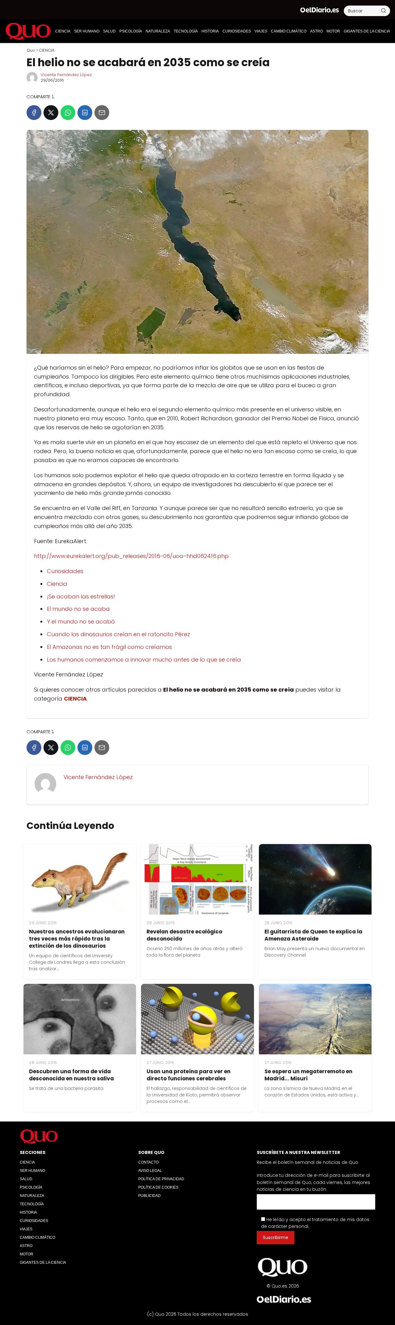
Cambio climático (288, 31)
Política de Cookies (158, 1187)
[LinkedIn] (84, 112)
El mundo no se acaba (78, 609)
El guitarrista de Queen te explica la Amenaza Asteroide (313, 935)
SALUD (109, 31)
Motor (333, 31)
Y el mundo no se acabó (81, 621)
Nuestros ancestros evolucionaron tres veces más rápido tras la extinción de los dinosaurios (77, 939)
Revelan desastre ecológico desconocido (184, 935)
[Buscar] (383, 10)
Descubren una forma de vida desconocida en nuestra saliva (71, 1075)
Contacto (148, 1162)
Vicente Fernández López (66, 75)
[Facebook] (34, 112)
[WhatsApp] (67, 112)
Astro (316, 31)
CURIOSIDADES (236, 31)
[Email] (101, 112)
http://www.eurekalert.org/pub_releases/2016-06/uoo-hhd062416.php (131, 556)
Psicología (130, 31)
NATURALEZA (158, 31)
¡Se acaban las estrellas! (81, 596)
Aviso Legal (150, 1170)
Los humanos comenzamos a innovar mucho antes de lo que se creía (144, 659)
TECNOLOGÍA (186, 31)
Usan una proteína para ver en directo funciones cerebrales (189, 1075)
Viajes (261, 31)
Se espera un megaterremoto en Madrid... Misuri (308, 1075)
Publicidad (149, 1196)
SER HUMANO (86, 31)
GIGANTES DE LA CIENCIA (367, 31)
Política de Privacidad (161, 1179)
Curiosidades (65, 571)
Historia (210, 31)
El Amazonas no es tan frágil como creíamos (109, 647)
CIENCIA (62, 31)
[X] (51, 112)
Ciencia (57, 584)
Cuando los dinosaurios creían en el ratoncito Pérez (118, 634)
